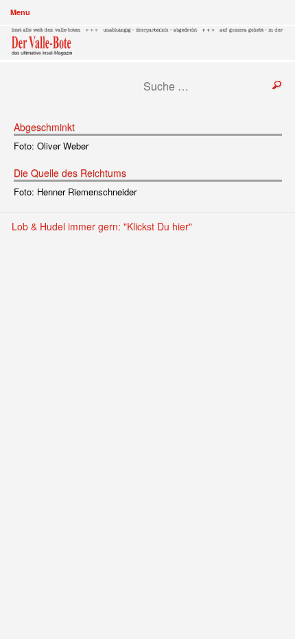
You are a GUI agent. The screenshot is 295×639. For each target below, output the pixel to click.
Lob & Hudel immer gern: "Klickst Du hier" (102, 226)
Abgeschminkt (44, 127)
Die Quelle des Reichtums (70, 173)
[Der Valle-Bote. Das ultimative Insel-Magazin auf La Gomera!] (148, 43)
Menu (20, 12)
